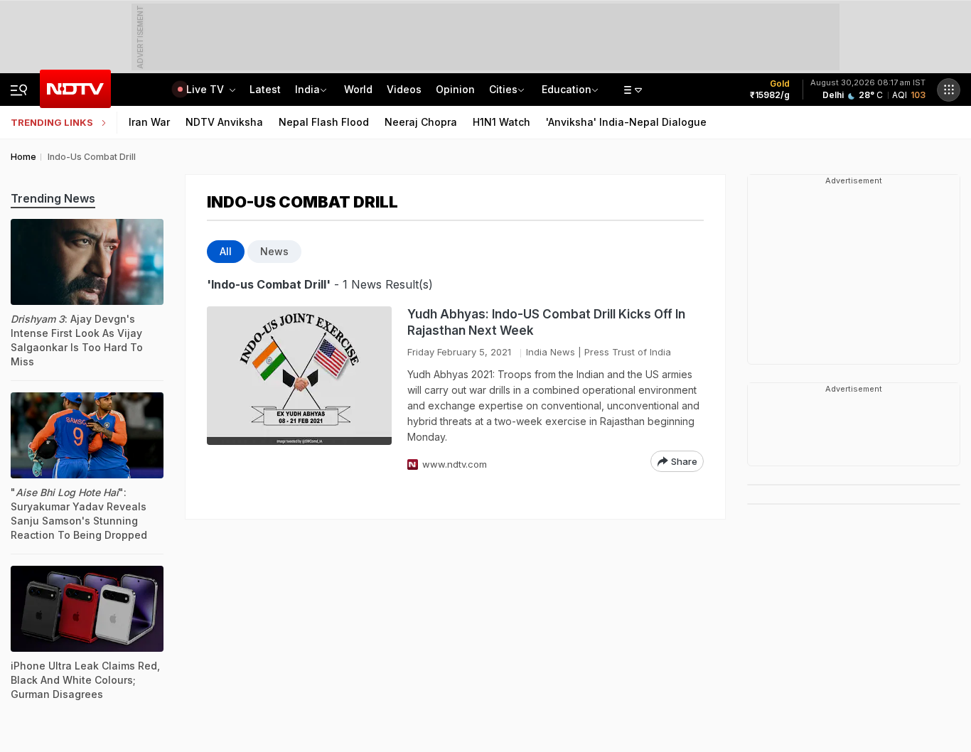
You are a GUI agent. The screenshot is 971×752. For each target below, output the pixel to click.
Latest (265, 89)
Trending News (53, 198)
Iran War (149, 122)
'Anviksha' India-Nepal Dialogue (626, 122)
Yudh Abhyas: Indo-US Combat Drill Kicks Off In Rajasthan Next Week (546, 322)
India (307, 89)
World (358, 89)
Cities (503, 89)
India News (550, 352)
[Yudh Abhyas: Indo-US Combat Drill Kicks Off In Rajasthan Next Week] (299, 389)
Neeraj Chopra (421, 122)
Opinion (455, 89)
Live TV (206, 89)
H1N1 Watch (501, 122)
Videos (404, 89)
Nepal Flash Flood (324, 122)
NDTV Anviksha (224, 122)
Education (566, 89)
